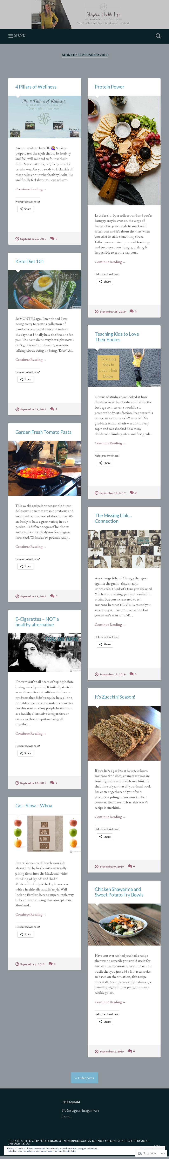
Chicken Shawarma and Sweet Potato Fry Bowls (119, 892)
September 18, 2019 (113, 493)
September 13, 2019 (113, 674)
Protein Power (109, 87)
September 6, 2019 (32, 964)
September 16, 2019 (33, 596)
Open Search (157, 36)
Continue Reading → (31, 189)
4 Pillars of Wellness (35, 87)
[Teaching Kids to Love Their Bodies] (124, 368)
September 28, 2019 (113, 311)
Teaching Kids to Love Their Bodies (117, 336)
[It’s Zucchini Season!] (124, 733)
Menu (20, 35)
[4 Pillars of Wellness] (44, 117)
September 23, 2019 (33, 409)
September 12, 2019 (33, 783)
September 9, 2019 (112, 866)
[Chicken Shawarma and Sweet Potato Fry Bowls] (124, 925)
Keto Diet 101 (29, 261)
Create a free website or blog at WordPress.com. (49, 1141)
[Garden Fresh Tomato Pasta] (44, 468)
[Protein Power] (124, 151)
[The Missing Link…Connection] (124, 549)
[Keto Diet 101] (44, 289)
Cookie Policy (69, 1151)
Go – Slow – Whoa (33, 805)
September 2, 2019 (112, 1051)
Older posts (86, 1078)
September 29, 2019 (33, 239)
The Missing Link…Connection (113, 518)
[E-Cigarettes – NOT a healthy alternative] (44, 652)
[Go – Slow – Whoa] (44, 833)
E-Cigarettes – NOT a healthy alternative (37, 621)
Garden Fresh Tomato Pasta (43, 432)
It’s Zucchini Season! (115, 697)
